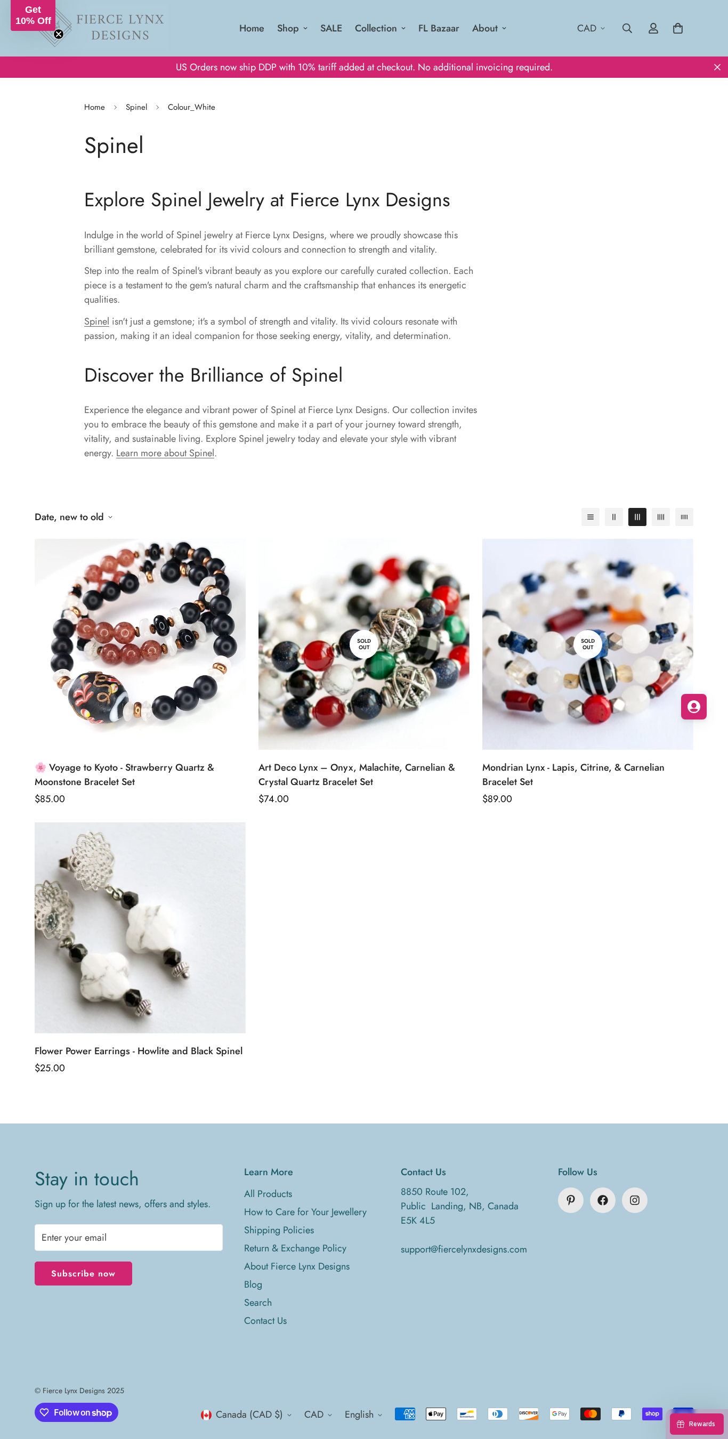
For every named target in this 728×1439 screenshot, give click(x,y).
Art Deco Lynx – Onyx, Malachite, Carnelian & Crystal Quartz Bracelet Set (356, 775)
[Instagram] (635, 1200)
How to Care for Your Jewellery (305, 1212)
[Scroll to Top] (707, 1381)
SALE (331, 28)
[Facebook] (603, 1200)
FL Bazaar (438, 28)
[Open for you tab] (694, 707)
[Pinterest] (571, 1200)
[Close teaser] (58, 34)
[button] (33, 15)
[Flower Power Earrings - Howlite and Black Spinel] (140, 927)
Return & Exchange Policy (295, 1248)
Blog (253, 1284)
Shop (288, 28)
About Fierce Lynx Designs (297, 1266)
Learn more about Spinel (165, 453)
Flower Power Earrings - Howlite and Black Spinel (138, 1051)
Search (258, 1302)
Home (251, 28)
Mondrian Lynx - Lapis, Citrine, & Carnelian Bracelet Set (573, 775)
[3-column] (637, 517)
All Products (268, 1194)
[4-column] (661, 517)
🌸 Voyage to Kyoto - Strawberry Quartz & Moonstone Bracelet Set (124, 775)
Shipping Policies (279, 1230)
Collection (376, 28)
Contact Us (265, 1321)
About (485, 28)
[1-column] (590, 517)
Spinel (136, 107)
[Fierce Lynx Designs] (101, 28)
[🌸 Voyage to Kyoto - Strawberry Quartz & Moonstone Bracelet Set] (140, 644)
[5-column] (684, 517)
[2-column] (614, 517)
